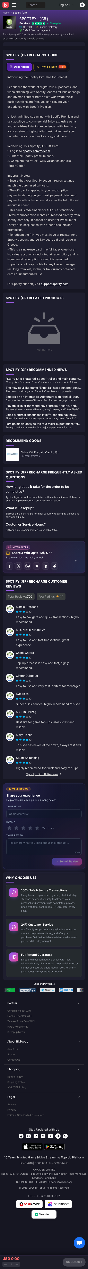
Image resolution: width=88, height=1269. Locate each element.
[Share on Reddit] (54, 566)
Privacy (11, 1109)
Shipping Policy (16, 1082)
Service (11, 1104)
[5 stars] (37, 828)
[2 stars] (16, 828)
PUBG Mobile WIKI (17, 1026)
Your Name (13, 806)
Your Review (15, 835)
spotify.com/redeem (36, 151)
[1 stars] (9, 828)
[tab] (19, 67)
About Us (12, 1049)
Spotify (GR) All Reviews (42, 774)
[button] (44, 1003)
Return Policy (15, 1076)
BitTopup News (16, 1031)
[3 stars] (23, 828)
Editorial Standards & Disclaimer (25, 1115)
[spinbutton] (11, 1264)
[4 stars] (30, 828)
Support (11, 1054)
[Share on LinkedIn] (45, 566)
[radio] (17, 611)
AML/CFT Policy (16, 1087)
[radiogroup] (24, 611)
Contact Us (13, 1059)
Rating (10, 822)
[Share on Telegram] (36, 566)
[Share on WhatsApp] (27, 566)
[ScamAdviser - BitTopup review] (29, 1204)
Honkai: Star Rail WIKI (19, 1015)
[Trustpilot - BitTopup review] (44, 1214)
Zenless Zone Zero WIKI (21, 1021)
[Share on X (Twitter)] (18, 566)
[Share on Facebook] (9, 566)
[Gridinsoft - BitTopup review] (58, 1204)
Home (6, 12)
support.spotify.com (54, 284)
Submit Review (69, 861)
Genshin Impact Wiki (19, 1010)
